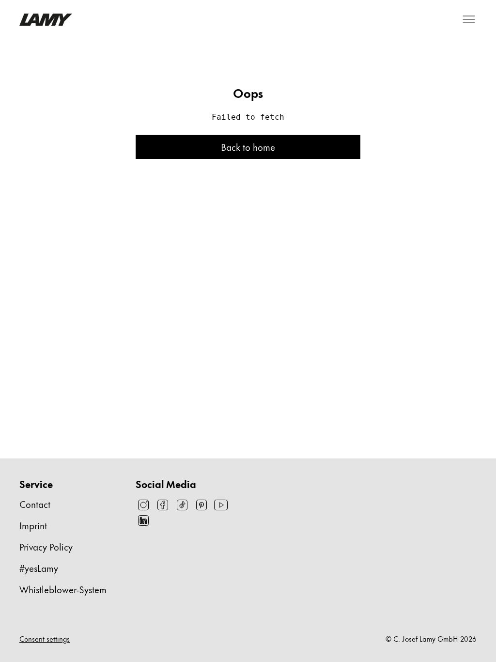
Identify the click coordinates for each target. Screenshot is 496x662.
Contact (34, 504)
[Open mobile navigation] (469, 19)
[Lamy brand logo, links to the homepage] (45, 20)
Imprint (33, 525)
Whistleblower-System (63, 589)
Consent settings (44, 639)
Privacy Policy (46, 546)
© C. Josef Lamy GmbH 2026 (431, 639)
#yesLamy (38, 568)
